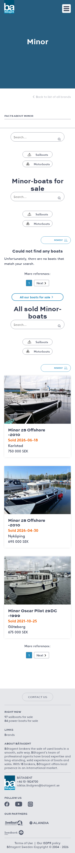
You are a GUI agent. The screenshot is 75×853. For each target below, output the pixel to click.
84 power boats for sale (21, 720)
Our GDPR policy (48, 843)
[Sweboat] (14, 821)
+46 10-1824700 (27, 781)
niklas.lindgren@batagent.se (38, 785)
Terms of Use (24, 843)
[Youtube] (18, 804)
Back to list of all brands (53, 96)
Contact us (37, 697)
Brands (9, 734)
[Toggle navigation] (66, 8)
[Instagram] (30, 804)
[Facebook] (6, 804)
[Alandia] (39, 821)
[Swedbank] (14, 831)
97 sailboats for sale (18, 717)
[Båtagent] (9, 6)
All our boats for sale (35, 297)
